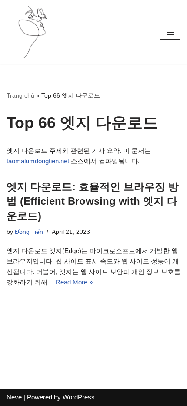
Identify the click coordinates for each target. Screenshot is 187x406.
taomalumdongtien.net (38, 161)
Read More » (74, 282)
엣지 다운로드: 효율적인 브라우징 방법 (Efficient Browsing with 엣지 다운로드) (93, 201)
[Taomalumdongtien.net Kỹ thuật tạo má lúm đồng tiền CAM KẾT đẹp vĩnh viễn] (33, 32)
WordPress (79, 397)
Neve (14, 397)
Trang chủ (20, 95)
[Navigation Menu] (170, 32)
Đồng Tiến (29, 232)
